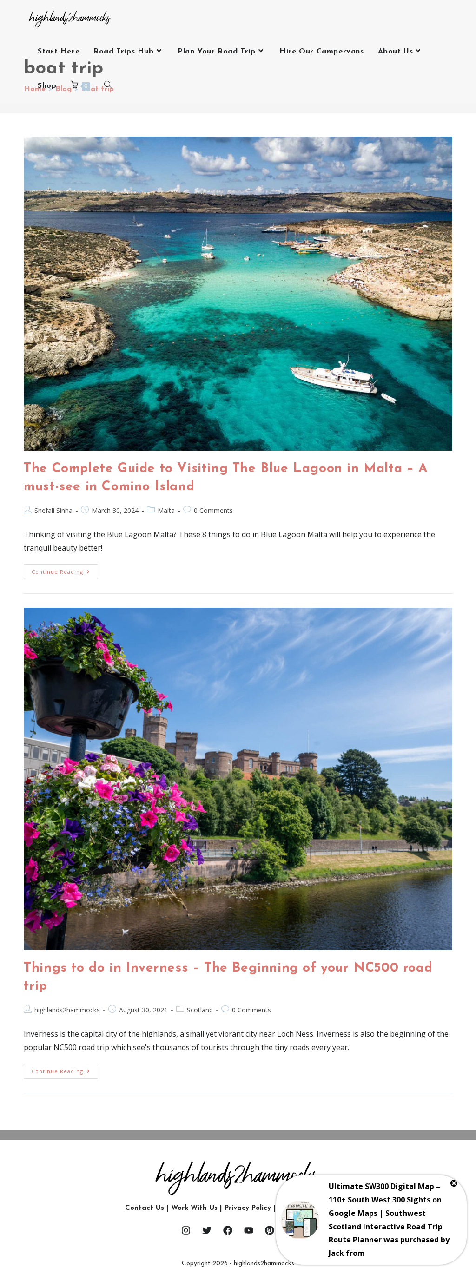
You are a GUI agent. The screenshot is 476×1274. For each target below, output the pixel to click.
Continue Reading (65, 569)
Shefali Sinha (53, 510)
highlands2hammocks (67, 1009)
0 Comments (213, 510)
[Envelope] (290, 1230)
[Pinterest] (269, 1230)
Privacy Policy (248, 1208)
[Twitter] (207, 1230)
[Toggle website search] (108, 86)
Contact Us (144, 1208)
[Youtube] (248, 1230)
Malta (166, 510)
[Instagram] (186, 1230)
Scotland (200, 1009)
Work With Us (194, 1208)
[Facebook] (227, 1230)
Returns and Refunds (314, 1208)
